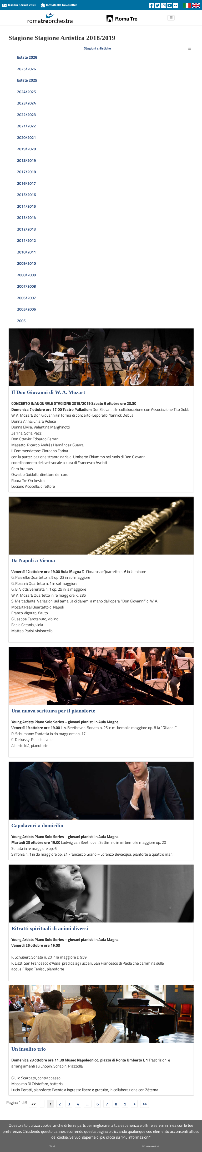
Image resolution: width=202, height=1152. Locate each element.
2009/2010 (26, 263)
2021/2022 (26, 126)
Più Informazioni (150, 1146)
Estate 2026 (27, 57)
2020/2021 (26, 137)
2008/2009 (26, 275)
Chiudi (52, 1146)
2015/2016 (26, 195)
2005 (21, 321)
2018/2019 (26, 160)
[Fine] (144, 1104)
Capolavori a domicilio (37, 825)
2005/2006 (26, 309)
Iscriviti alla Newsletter (61, 4)
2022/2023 (26, 115)
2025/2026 (26, 69)
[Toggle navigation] (190, 48)
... (87, 1104)
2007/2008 (26, 286)
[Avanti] (134, 1104)
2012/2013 (26, 229)
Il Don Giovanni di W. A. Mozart (48, 392)
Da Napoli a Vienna (33, 560)
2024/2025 (26, 92)
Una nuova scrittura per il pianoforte (53, 711)
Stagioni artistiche (97, 48)
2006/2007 (26, 298)
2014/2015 (26, 206)
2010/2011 (26, 252)
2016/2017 (26, 183)
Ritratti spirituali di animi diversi (49, 928)
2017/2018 (26, 172)
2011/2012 (26, 240)
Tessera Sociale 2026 (22, 4)
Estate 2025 (27, 80)
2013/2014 (26, 218)
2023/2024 (26, 103)
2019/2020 (26, 149)
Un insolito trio (28, 1049)
